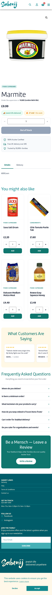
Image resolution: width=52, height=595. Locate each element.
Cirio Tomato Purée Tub (39, 228)
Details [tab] (7, 165)
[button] (46, 17)
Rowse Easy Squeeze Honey (37, 294)
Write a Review (26, 461)
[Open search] (30, 4)
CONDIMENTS (35, 223)
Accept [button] (37, 588)
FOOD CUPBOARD (9, 87)
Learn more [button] (24, 581)
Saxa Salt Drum (10, 227)
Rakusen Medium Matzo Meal (11, 294)
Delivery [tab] (19, 165)
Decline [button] (15, 588)
